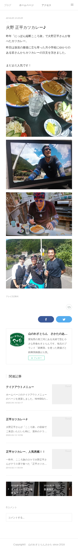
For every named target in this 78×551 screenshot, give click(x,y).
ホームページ (26, 5)
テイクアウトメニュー (20, 387)
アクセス (46, 5)
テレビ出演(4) (12, 296)
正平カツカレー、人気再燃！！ (25, 451)
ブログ (7, 5)
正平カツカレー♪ (16, 419)
